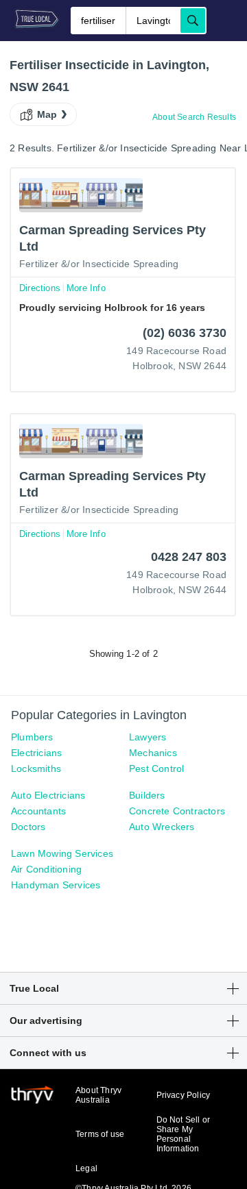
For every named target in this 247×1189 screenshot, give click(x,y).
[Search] (192, 20)
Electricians (36, 752)
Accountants (38, 810)
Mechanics (153, 752)
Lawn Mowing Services (62, 853)
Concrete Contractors (177, 810)
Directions (39, 288)
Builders (147, 795)
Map (47, 114)
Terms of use (99, 1134)
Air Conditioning (46, 869)
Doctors (28, 826)
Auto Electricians (48, 795)
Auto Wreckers (162, 826)
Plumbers (32, 736)
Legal (86, 1168)
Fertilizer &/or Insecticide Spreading (98, 263)
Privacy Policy (183, 1095)
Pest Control (156, 768)
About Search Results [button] (194, 117)
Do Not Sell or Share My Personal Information (183, 1134)
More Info (86, 288)
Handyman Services (55, 884)
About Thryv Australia (98, 1095)
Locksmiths (36, 768)
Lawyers (147, 736)
